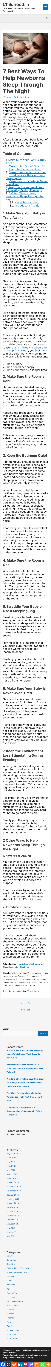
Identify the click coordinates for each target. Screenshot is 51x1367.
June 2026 (11, 1158)
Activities (11, 1256)
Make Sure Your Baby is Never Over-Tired (27, 183)
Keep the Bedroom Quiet (25, 169)
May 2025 (11, 1170)
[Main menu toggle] (45, 7)
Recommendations (15, 1301)
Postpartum (12, 1293)
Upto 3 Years (12, 1338)
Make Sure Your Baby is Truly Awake (26, 161)
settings (30, 1357)
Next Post (25, 1010)
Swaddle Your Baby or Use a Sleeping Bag (25, 177)
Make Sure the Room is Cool (27, 172)
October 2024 (13, 1195)
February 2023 (13, 1199)
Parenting (11, 1285)
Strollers (10, 1310)
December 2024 (14, 1187)
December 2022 (14, 1207)
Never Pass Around (27, 202)
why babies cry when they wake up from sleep (25, 349)
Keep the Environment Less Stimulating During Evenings (25, 189)
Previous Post (25, 1003)
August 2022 (12, 1224)
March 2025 (12, 1174)
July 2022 (11, 1228)
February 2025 (13, 1178)
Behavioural (12, 1260)
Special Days (12, 1305)
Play (8, 1289)
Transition (11, 1326)
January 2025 (13, 1182)
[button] (47, 18)
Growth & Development (17, 1272)
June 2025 (11, 1166)
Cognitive (11, 1264)
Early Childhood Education (18, 1268)
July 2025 (11, 1162)
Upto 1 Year (12, 1334)
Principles (11, 1297)
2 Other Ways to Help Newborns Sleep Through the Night (25, 196)
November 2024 (14, 1191)
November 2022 (14, 1211)
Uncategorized (13, 1330)
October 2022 (13, 1216)
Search (6, 1029)
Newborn (8, 97)
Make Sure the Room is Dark (27, 166)
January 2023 (13, 1203)
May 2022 (11, 1236)
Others (9, 1280)
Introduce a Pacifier (27, 205)
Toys (9, 1322)
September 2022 (14, 1220)
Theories (10, 1318)
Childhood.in (16, 4)
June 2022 (11, 1232)
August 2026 (12, 1153)
